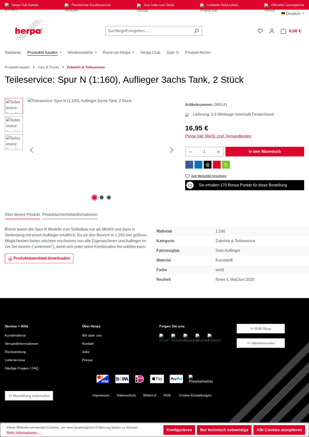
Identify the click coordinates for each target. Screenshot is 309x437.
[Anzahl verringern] (190, 151)
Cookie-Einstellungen (195, 395)
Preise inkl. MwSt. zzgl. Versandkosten (218, 136)
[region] (90, 150)
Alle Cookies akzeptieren (279, 430)
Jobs (85, 352)
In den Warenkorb (265, 151)
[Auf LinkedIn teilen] (198, 165)
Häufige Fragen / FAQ (21, 368)
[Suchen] (196, 31)
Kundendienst (15, 335)
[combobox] (148, 31)
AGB (166, 395)
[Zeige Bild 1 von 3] (94, 197)
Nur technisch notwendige (224, 430)
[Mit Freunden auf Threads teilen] (207, 165)
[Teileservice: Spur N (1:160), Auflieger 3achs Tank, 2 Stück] (101, 150)
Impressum (101, 395)
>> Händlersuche (261, 343)
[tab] (22, 215)
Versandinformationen (21, 343)
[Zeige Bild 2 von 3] (102, 197)
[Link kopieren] (226, 165)
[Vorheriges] (31, 150)
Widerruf (149, 395)
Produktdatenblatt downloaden (41, 258)
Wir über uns (92, 335)
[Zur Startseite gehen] (29, 30)
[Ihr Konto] (272, 31)
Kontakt (88, 343)
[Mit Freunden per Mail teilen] (217, 165)
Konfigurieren (179, 430)
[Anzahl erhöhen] (218, 151)
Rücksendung (15, 352)
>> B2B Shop (260, 329)
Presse (87, 360)
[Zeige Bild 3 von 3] (109, 197)
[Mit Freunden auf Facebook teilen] (189, 165)
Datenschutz (126, 395)
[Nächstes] (171, 150)
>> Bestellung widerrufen (29, 396)
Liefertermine (15, 360)
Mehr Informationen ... (24, 432)
